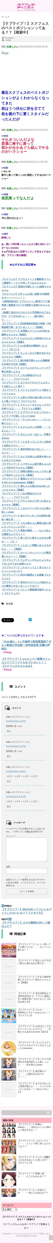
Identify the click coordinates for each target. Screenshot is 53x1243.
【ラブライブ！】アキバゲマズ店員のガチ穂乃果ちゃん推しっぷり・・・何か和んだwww (34, 1062)
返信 (9, 731)
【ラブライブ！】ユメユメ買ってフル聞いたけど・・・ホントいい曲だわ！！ (34, 947)
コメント (11, 836)
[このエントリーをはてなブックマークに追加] (30, 619)
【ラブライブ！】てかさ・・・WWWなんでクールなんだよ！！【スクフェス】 (34, 1012)
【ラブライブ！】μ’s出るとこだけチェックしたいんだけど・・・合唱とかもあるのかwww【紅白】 (35, 1029)
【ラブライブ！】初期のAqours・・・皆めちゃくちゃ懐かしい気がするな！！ (34, 1127)
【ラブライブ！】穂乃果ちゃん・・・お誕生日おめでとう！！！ (32, 1074)
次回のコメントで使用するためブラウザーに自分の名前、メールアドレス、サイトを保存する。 (25, 882)
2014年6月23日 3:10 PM (16, 721)
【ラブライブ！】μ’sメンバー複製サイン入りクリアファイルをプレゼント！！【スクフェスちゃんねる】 (25, 662)
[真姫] (26, 65)
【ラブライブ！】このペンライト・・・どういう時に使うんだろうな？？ (34, 1143)
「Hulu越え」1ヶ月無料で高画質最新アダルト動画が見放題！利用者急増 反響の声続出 (26, 645)
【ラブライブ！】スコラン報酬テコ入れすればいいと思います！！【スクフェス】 (34, 1160)
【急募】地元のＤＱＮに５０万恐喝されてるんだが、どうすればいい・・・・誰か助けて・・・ (26, 316)
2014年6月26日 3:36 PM (16, 771)
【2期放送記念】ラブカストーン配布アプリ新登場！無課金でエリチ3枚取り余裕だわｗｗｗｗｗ (25, 305)
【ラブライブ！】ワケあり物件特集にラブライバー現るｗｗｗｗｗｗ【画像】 (34, 980)
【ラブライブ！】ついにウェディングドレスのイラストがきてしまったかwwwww (34, 1045)
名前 (8, 866)
